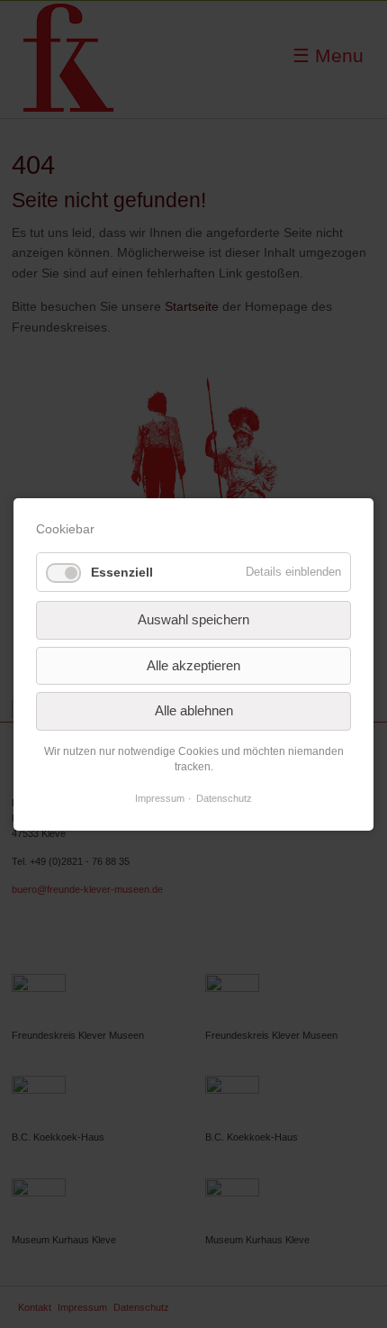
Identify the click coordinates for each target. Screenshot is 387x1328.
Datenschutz (224, 798)
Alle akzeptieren (193, 664)
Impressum (159, 798)
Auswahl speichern (193, 619)
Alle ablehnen (194, 710)
